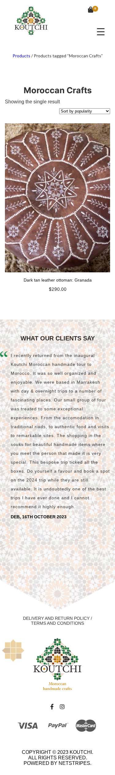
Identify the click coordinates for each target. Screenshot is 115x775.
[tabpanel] (57, 435)
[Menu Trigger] (100, 31)
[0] (88, 10)
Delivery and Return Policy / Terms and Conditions (57, 621)
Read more (57, 300)
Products (21, 55)
